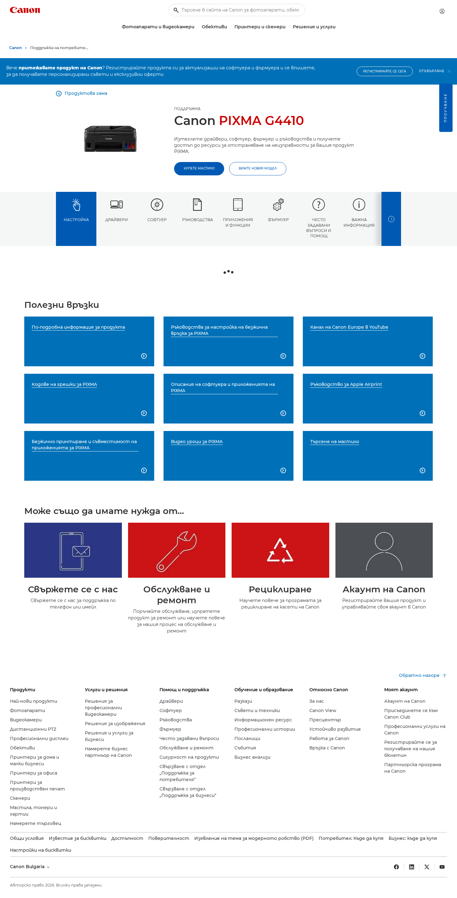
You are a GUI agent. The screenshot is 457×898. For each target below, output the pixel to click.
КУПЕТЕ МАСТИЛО (199, 168)
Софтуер (157, 219)
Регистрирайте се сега (384, 71)
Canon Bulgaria (28, 866)
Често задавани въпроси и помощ (318, 227)
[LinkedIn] (411, 866)
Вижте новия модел (258, 168)
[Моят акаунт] (442, 11)
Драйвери (116, 219)
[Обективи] (229, 27)
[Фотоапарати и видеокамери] (196, 27)
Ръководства (197, 219)
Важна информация (359, 222)
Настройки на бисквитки (40, 850)
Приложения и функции (238, 222)
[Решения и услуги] (337, 27)
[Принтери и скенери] (287, 27)
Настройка (76, 219)
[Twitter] (426, 866)
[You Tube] (442, 866)
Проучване (446, 107)
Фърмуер (278, 219)
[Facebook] (396, 866)
